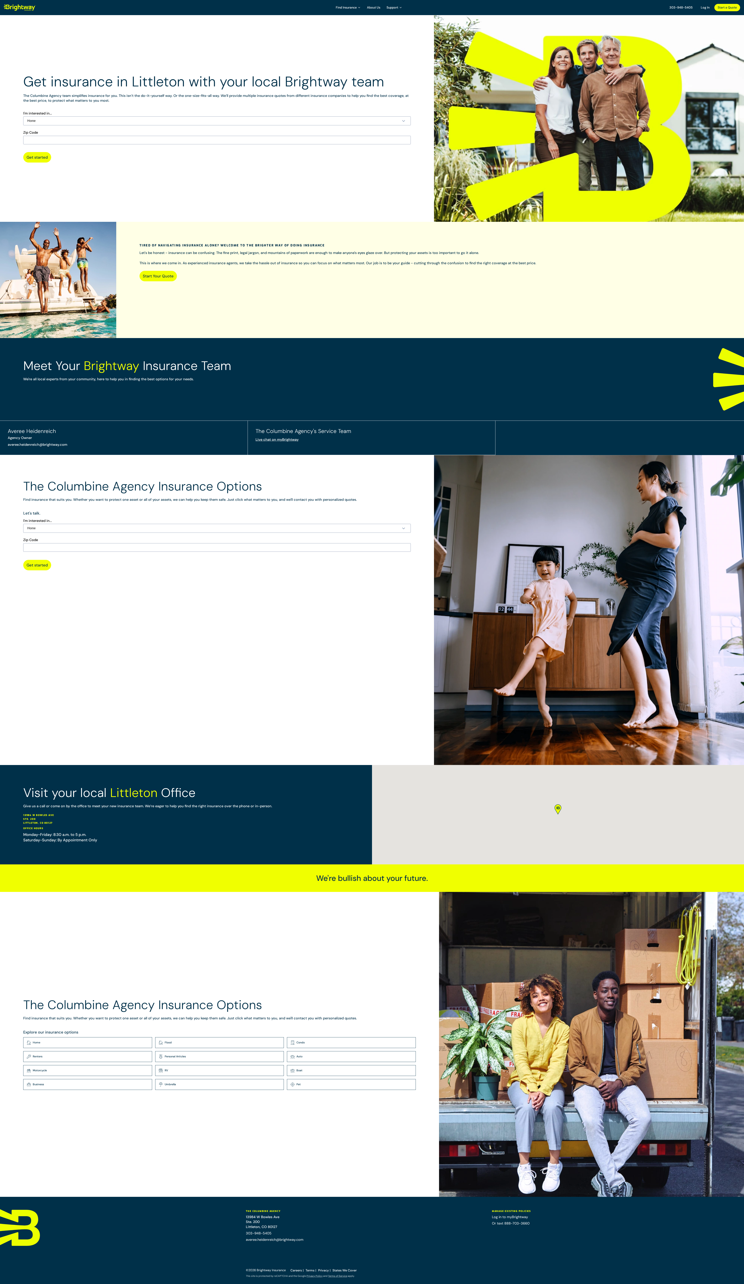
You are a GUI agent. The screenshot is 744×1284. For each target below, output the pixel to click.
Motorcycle (40, 1070)
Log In (705, 7)
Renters (37, 1056)
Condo (300, 1042)
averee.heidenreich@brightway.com (37, 444)
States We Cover (344, 1270)
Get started (37, 157)
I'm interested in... (37, 113)
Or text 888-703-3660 (511, 1223)
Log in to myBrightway (510, 1217)
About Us (373, 7)
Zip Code (30, 132)
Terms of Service (337, 1276)
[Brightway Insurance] (29, 7)
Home (36, 1042)
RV (166, 1070)
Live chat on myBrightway (277, 439)
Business (38, 1084)
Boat (299, 1070)
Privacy (323, 1270)
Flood (168, 1042)
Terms (310, 1270)
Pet (298, 1084)
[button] (348, 7)
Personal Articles (175, 1056)
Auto (299, 1056)
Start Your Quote (158, 276)
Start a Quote (727, 7)
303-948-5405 (681, 7)
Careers (296, 1270)
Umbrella (170, 1084)
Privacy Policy (315, 1276)
